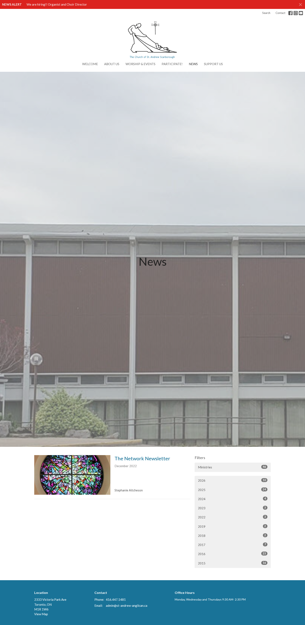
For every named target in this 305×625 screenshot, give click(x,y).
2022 (232, 517)
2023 (232, 508)
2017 (232, 545)
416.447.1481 (116, 599)
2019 (232, 526)
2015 (232, 563)
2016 (232, 554)
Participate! (172, 64)
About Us (111, 64)
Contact (280, 13)
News (193, 64)
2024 (232, 499)
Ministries (232, 467)
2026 (232, 480)
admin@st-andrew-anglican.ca (126, 605)
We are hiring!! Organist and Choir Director (57, 4)
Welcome (90, 64)
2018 (232, 535)
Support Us (213, 64)
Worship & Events (140, 64)
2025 (232, 490)
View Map (41, 614)
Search (266, 13)
